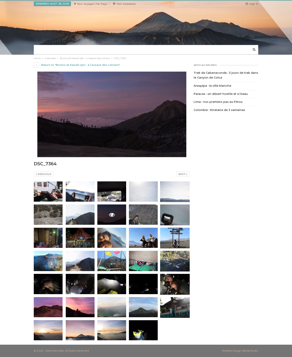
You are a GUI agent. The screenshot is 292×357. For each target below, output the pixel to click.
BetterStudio (250, 350)
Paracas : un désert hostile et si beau (221, 94)
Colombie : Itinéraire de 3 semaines (219, 110)
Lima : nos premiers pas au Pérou (218, 102)
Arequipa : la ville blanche (212, 86)
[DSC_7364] (48, 191)
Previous (44, 174)
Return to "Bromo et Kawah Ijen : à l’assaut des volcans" (80, 64)
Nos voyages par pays (92, 3)
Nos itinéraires (126, 3)
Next (182, 174)
